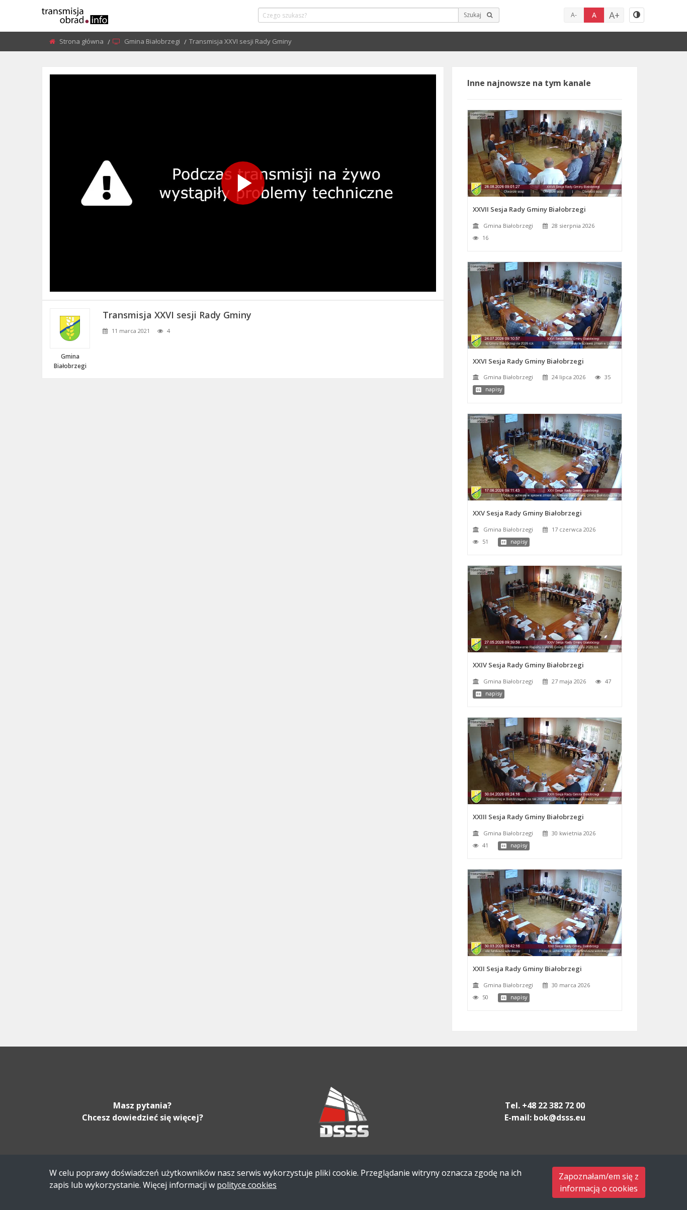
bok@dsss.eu (559, 1117)
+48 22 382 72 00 (553, 1105)
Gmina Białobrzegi (153, 41)
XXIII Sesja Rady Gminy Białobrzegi (528, 816)
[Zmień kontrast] (636, 15)
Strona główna (82, 41)
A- (574, 15)
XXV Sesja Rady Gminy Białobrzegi (527, 512)
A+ (614, 15)
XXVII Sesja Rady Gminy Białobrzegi (529, 209)
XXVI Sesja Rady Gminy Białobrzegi (528, 361)
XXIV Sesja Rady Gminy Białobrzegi (528, 664)
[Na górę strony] (654, 1147)
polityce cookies (247, 1184)
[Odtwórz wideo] (243, 183)
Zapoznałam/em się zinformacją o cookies (599, 1182)
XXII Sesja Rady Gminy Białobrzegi (527, 968)
